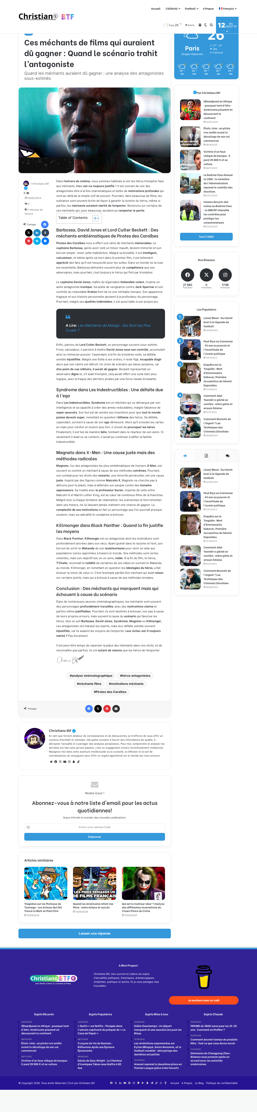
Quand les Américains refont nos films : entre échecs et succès (93, 905)
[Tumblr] (45, 233)
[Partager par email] (116, 708)
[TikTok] (78, 762)
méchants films (90, 684)
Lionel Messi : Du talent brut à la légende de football (218, 322)
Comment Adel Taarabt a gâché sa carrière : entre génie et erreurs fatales (218, 402)
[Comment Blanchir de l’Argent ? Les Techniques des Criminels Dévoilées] (190, 427)
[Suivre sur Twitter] (25, 193)
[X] (29, 233)
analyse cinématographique (92, 675)
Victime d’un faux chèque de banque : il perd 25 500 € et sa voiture (217, 157)
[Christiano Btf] (46, 16)
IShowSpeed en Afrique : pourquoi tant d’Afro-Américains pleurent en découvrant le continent (218, 109)
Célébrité (172, 8)
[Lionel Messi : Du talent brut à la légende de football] (190, 326)
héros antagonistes (136, 675)
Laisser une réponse (94, 933)
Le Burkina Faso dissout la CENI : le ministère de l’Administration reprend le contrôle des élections (218, 183)
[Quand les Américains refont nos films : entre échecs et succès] (94, 883)
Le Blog (199, 1083)
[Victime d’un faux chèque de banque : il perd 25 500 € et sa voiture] (190, 160)
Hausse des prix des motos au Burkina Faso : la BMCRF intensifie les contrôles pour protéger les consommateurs (218, 212)
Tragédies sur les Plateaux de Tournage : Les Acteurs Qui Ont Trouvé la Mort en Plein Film (43, 907)
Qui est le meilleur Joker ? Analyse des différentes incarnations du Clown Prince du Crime (143, 907)
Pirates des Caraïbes (111, 692)
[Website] (51, 762)
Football (190, 8)
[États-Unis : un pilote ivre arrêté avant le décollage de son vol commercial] (190, 136)
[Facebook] (45, 224)
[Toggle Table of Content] (94, 218)
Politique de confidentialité (222, 1083)
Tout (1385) (206, 236)
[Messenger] (45, 241)
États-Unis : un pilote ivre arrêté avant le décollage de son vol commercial (217, 134)
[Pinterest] (29, 241)
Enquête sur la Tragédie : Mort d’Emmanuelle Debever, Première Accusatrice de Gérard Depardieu (218, 374)
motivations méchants (127, 684)
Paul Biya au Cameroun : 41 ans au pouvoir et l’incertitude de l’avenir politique (218, 347)
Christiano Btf (62, 730)
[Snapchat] (73, 762)
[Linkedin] (37, 233)
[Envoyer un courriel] (28, 193)
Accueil (155, 8)
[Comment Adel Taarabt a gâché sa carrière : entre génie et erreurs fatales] (190, 404)
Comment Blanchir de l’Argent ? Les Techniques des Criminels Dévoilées (217, 425)
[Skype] (37, 241)
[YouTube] (64, 762)
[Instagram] (69, 762)
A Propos (208, 8)
